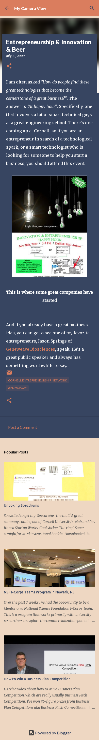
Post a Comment (22, 427)
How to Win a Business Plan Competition (37, 679)
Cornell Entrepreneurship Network (37, 380)
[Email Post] (9, 374)
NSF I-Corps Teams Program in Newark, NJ (39, 592)
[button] (9, 66)
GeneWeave (17, 388)
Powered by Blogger (52, 732)
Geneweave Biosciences (30, 349)
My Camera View (30, 8)
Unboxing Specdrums (21, 505)
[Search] (92, 8)
